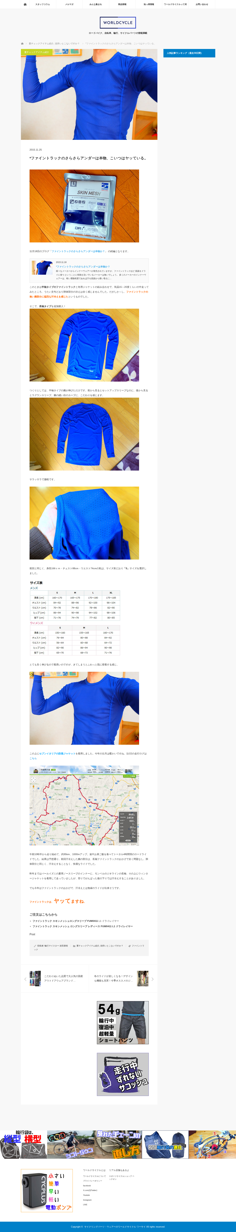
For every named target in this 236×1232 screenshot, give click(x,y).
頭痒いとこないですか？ (111, 946)
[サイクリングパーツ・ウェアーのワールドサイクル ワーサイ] (118, 27)
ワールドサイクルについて (94, 1176)
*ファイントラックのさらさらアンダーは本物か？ (83, 266)
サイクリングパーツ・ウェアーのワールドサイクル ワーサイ (115, 1226)
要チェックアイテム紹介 (36, 52)
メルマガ (69, 4)
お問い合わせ (202, 4)
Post (32, 934)
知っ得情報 (149, 4)
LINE (85, 1205)
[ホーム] (25, 4)
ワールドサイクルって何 (175, 4)
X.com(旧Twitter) (90, 1190)
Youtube (86, 1195)
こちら (33, 758)
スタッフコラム (42, 4)
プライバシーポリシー (92, 1181)
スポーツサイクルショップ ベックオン (121, 1177)
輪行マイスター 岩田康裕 (56, 946)
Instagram (87, 1200)
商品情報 (122, 4)
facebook (87, 1186)
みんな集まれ (95, 4)
